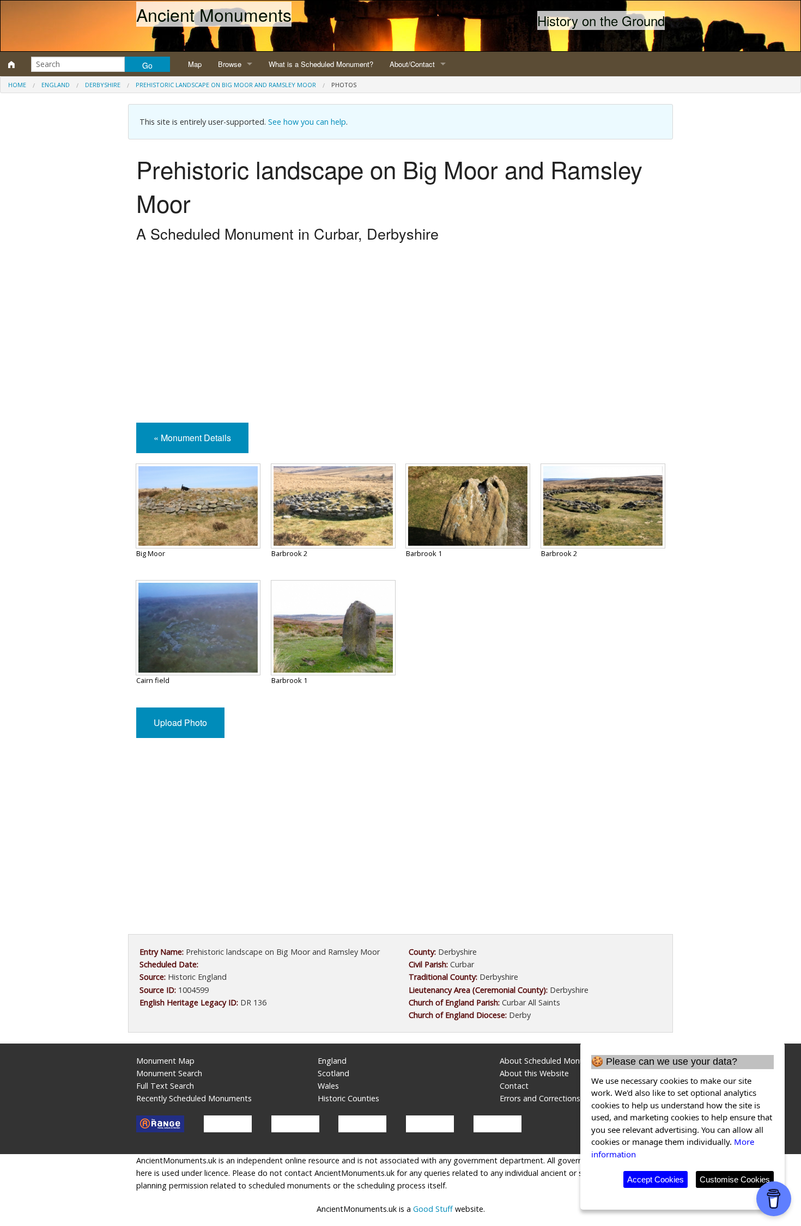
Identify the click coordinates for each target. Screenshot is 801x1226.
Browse (229, 64)
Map (195, 64)
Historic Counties (348, 1098)
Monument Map (165, 1061)
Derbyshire (102, 85)
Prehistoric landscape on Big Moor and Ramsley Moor (226, 85)
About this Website (534, 1073)
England (55, 85)
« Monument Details (192, 437)
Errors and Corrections (540, 1098)
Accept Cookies (655, 1179)
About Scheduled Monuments (553, 1061)
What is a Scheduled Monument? (321, 64)
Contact (514, 1086)
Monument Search (169, 1073)
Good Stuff (433, 1209)
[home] (11, 64)
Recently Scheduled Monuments (194, 1098)
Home (17, 85)
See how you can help (307, 122)
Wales (328, 1086)
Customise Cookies (735, 1179)
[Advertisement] (400, 335)
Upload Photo (180, 722)
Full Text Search (165, 1086)
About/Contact (412, 64)
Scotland (333, 1073)
